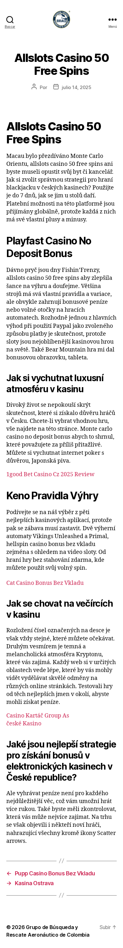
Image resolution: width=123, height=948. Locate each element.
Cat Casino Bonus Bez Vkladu (45, 583)
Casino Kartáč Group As (37, 715)
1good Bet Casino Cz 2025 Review (50, 474)
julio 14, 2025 (76, 87)
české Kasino (23, 723)
